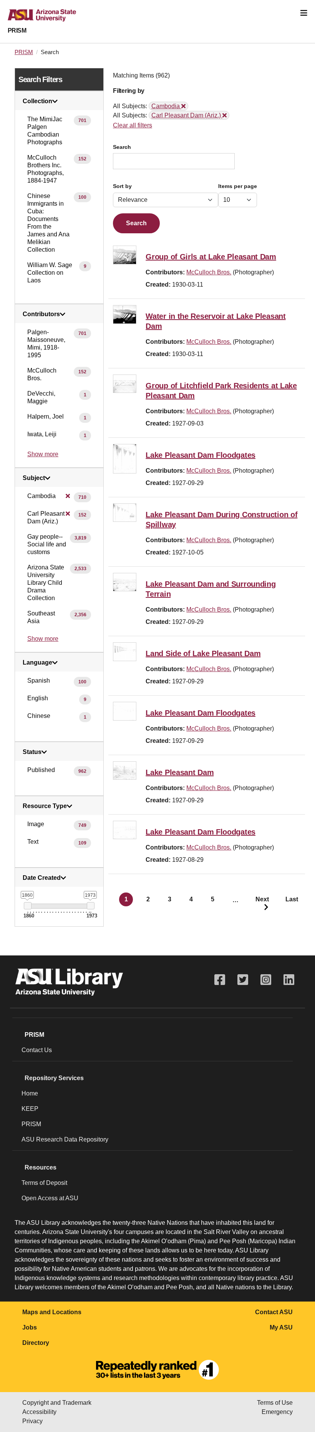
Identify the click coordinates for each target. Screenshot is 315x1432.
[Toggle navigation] (303, 13)
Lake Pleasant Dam (180, 772)
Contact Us (37, 1050)
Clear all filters (132, 125)
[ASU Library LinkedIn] (288, 980)
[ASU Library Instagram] (265, 980)
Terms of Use (275, 1402)
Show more (42, 454)
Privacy (32, 1421)
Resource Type (45, 806)
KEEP (30, 1108)
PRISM (17, 30)
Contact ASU (274, 1312)
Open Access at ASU (50, 1198)
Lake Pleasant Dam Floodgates (200, 455)
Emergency (277, 1412)
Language (37, 663)
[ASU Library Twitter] (242, 980)
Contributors (41, 314)
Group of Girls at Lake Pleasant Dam (211, 256)
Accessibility (39, 1412)
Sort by (122, 186)
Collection (37, 101)
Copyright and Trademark (56, 1402)
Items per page (237, 186)
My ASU (281, 1327)
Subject (34, 478)
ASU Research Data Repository (65, 1139)
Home (30, 1093)
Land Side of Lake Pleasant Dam (203, 653)
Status (32, 752)
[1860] (27, 905)
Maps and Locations (51, 1312)
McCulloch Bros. (208, 272)
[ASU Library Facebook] (219, 980)
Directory (35, 1343)
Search (122, 147)
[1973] (90, 905)
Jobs (29, 1327)
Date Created (42, 878)
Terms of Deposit (44, 1183)
